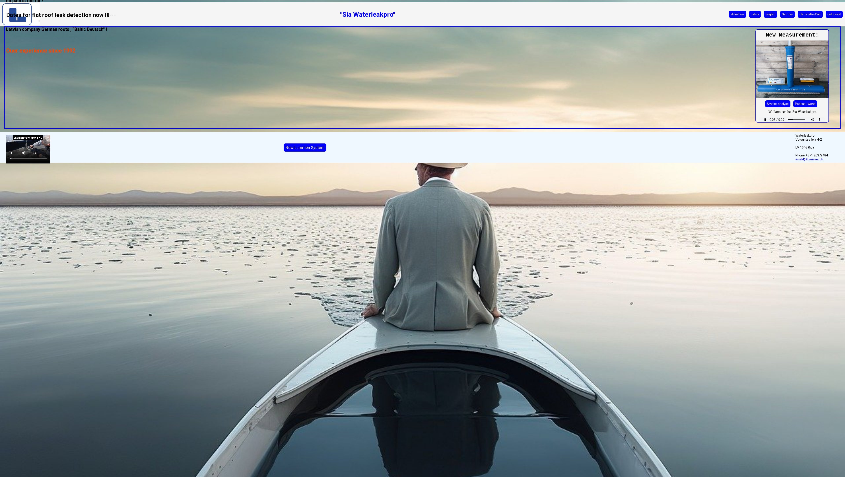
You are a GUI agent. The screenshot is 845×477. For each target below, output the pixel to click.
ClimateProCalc (810, 14)
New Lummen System (305, 147)
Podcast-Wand (805, 104)
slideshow (737, 14)
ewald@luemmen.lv (809, 159)
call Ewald (834, 14)
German (787, 14)
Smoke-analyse (778, 104)
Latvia (755, 14)
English (770, 14)
